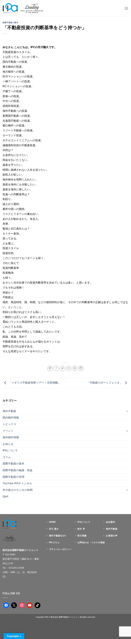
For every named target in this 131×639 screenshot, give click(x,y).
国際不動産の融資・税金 (18, 470)
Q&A (5, 496)
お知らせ (8, 444)
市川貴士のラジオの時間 (18, 490)
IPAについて (10, 450)
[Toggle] (127, 411)
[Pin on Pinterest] (75, 368)
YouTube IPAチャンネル (17, 483)
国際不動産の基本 (10, 22)
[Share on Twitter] (62, 368)
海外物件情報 (11, 437)
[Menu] (126, 8)
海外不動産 (9, 411)
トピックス (9, 424)
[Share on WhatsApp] (50, 368)
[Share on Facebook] (56, 368)
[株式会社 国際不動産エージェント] (23, 8)
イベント (8, 430)
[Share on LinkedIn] (81, 368)
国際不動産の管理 (13, 476)
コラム (7, 457)
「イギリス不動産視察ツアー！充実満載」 (34, 382)
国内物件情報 (11, 417)
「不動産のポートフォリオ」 (105, 382)
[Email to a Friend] (68, 368)
